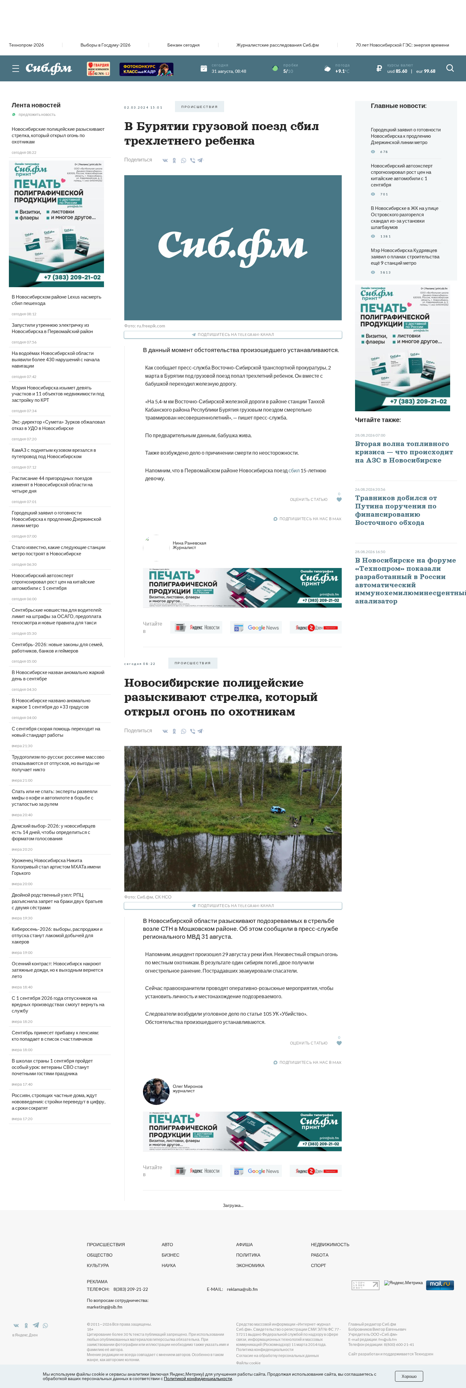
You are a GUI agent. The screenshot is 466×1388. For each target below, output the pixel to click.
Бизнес (170, 1255)
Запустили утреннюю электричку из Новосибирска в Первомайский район (52, 328)
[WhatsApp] (182, 160)
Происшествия (106, 1244)
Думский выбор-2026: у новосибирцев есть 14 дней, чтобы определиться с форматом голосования (53, 832)
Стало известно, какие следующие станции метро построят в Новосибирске (58, 550)
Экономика (250, 1265)
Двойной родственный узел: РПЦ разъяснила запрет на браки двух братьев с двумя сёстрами (57, 901)
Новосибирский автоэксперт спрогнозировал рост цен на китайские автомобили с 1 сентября (53, 581)
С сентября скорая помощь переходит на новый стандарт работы (56, 732)
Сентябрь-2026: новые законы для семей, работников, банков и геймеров (57, 647)
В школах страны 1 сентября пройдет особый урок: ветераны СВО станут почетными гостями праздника (52, 1067)
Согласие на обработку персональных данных (277, 1355)
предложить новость (37, 114)
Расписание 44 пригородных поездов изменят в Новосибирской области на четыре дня (52, 484)
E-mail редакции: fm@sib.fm (372, 1339)
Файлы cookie (248, 1362)
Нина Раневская (189, 545)
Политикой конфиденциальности (198, 1378)
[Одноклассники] (173, 160)
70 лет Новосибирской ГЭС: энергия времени (402, 45)
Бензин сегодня (183, 45)
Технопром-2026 (26, 45)
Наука (169, 1265)
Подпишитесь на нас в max (311, 518)
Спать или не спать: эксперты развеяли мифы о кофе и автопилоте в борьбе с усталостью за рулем (54, 797)
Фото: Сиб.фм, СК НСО (148, 896)
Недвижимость (330, 1244)
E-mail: (232, 1289)
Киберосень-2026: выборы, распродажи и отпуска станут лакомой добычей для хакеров (57, 935)
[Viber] (192, 160)
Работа (319, 1255)
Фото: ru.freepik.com (144, 325)
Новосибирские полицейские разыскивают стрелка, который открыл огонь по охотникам (58, 135)
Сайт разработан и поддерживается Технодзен (390, 1354)
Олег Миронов (188, 1088)
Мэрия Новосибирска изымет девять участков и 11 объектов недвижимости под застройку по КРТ (58, 394)
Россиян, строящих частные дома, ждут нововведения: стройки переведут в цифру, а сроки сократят (58, 1101)
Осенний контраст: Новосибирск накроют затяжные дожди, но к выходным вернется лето (57, 970)
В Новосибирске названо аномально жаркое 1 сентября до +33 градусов (51, 703)
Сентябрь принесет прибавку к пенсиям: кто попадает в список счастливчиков (55, 1036)
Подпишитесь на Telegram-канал (236, 334)
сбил (294, 470)
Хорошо (409, 1376)
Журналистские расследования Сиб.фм (277, 45)
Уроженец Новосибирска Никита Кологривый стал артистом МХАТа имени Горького (56, 866)
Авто (167, 1244)
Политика (248, 1255)
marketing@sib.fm (104, 1307)
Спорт (318, 1265)
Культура (98, 1265)
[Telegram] (200, 159)
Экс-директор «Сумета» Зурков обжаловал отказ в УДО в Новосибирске (58, 425)
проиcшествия (199, 107)
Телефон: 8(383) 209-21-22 (117, 1289)
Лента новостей (36, 105)
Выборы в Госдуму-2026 (105, 45)
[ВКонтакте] (164, 160)
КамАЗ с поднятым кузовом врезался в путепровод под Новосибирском (54, 453)
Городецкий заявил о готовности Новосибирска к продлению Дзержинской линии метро (56, 519)
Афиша (244, 1244)
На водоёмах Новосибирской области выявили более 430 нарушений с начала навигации (56, 359)
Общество (100, 1255)
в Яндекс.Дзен (25, 1335)
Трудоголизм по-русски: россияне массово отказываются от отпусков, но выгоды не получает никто (58, 763)
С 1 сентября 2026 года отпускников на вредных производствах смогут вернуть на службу (58, 1004)
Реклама (97, 1281)
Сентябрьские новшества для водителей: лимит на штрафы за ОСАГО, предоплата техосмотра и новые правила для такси (57, 616)
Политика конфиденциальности (265, 1349)
